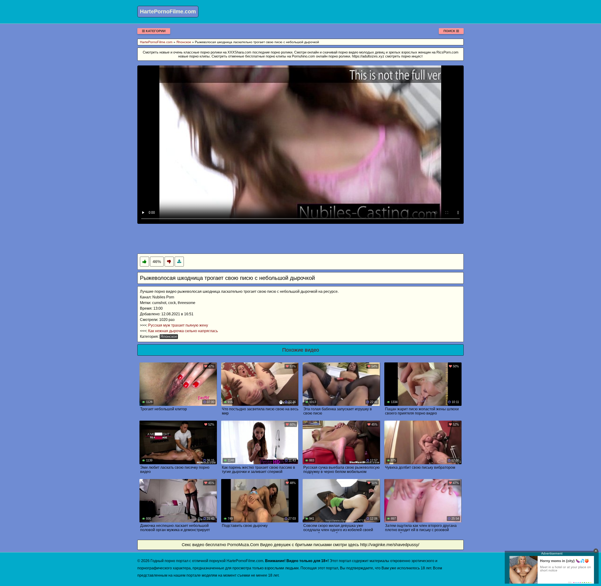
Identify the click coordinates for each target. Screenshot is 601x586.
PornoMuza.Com (243, 544)
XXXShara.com (239, 52)
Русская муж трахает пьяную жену (178, 325)
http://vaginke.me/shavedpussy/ (389, 544)
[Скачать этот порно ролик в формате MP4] (179, 262)
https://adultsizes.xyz (368, 56)
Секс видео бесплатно (204, 544)
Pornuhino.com (303, 56)
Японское (168, 337)
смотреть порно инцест (404, 56)
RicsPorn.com (447, 52)
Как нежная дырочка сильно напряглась (183, 331)
